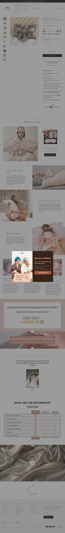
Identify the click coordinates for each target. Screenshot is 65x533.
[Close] (51, 252)
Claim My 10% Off (43, 272)
